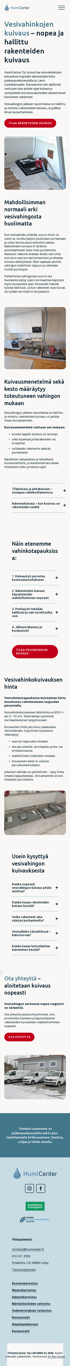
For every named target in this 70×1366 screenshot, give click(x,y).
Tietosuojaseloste (24, 1269)
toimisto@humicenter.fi (28, 1249)
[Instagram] (29, 1188)
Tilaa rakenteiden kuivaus (30, 123)
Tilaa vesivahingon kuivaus (32, 651)
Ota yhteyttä (19, 1037)
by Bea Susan (56, 1356)
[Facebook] (40, 1188)
